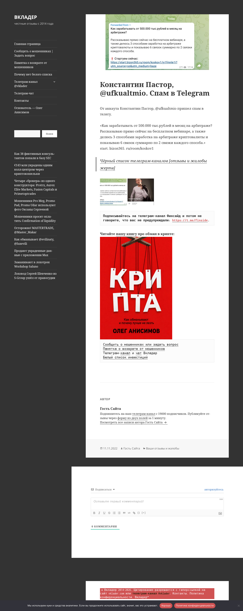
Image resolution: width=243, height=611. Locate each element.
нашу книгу (126, 233)
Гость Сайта (131, 448)
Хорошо (166, 605)
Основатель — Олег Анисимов (28, 110)
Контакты (21, 101)
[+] (144, 512)
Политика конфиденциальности (195, 605)
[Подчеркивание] (104, 513)
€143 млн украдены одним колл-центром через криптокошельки (33, 169)
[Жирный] (94, 513)
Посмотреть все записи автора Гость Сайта (131, 422)
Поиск (49, 133)
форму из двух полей (132, 418)
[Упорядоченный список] (114, 513)
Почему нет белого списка (33, 74)
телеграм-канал (143, 414)
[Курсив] (99, 513)
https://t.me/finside (190, 220)
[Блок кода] (129, 513)
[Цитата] (124, 513)
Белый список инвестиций (125, 357)
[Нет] (238, 605)
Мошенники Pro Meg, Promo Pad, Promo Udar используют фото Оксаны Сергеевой (35, 205)
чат (139, 353)
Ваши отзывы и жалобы (162, 448)
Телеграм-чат (24, 93)
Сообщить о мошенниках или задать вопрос (140, 344)
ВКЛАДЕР (25, 17)
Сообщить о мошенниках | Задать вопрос (33, 53)
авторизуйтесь (213, 489)
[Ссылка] (134, 513)
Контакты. (180, 593)
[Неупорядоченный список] (119, 513)
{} (139, 512)
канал (125, 353)
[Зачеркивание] (109, 513)
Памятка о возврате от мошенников (30, 65)
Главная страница (27, 44)
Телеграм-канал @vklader (26, 84)
